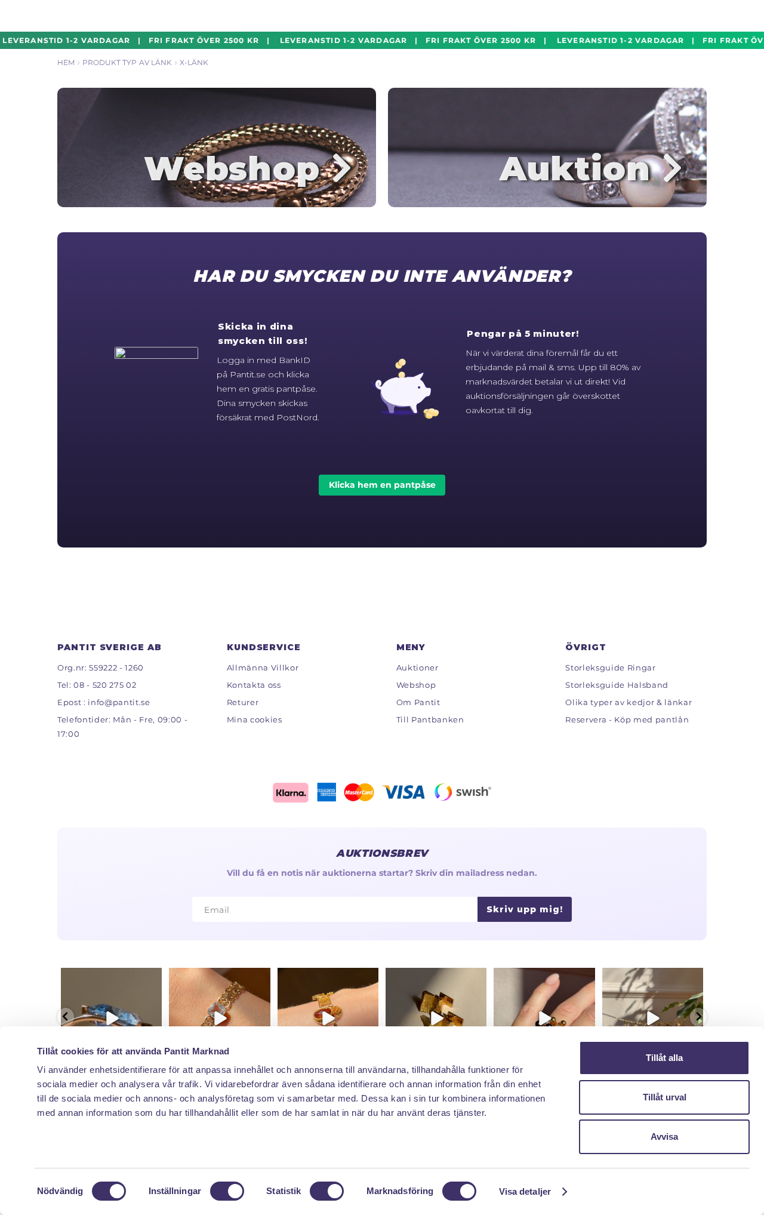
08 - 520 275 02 (104, 685)
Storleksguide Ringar (610, 667)
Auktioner (417, 667)
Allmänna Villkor (263, 667)
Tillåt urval (664, 1097)
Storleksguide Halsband (616, 685)
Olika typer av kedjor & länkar (628, 702)
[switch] (227, 1191)
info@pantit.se (119, 702)
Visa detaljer (525, 1191)
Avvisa (664, 1136)
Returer (243, 702)
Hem (66, 62)
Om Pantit (418, 702)
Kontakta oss (254, 685)
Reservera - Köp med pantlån (627, 719)
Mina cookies (254, 719)
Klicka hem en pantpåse (382, 484)
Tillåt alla (664, 1058)
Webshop (416, 685)
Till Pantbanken (430, 719)
